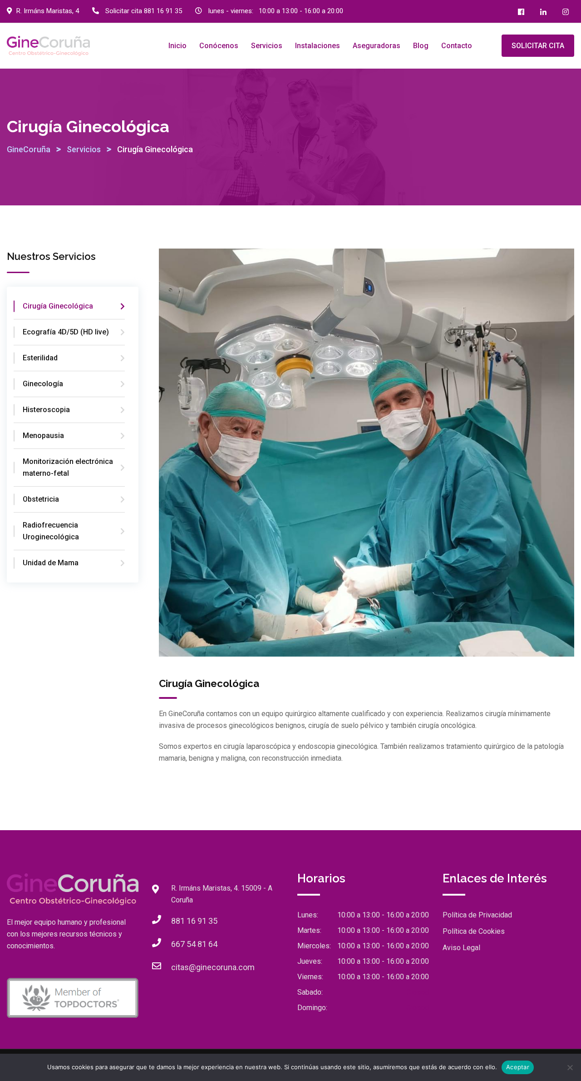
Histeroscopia (46, 409)
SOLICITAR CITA (538, 45)
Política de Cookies (474, 931)
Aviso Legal (461, 947)
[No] (569, 1067)
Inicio (177, 45)
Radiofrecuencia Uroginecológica (51, 531)
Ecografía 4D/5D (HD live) (66, 332)
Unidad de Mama (51, 562)
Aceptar (517, 1067)
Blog (420, 45)
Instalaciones (317, 45)
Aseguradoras (376, 45)
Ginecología (43, 383)
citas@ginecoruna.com (213, 967)
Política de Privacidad (477, 915)
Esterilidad (40, 358)
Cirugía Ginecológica (58, 306)
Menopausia (43, 435)
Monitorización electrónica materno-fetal (68, 467)
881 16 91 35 (163, 11)
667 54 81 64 (194, 944)
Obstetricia (41, 499)
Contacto (456, 45)
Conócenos (218, 45)
